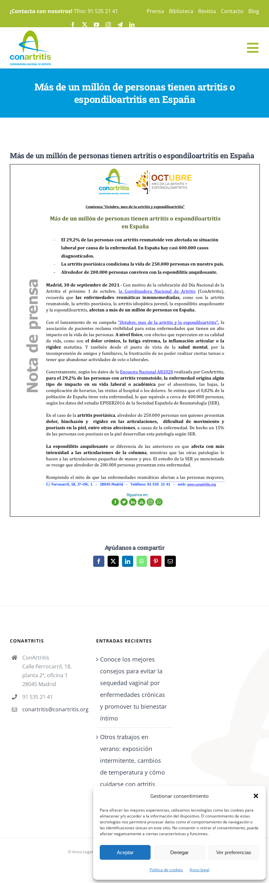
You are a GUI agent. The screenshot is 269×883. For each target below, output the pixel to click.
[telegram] (120, 24)
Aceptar (125, 852)
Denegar (179, 852)
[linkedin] (131, 24)
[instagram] (108, 24)
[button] (256, 796)
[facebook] (72, 24)
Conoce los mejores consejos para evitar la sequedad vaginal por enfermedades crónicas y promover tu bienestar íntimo (133, 688)
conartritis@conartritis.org (54, 709)
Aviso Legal (82, 851)
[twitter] (84, 24)
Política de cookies (166, 870)
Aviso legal (199, 870)
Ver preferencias (233, 852)
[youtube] (96, 24)
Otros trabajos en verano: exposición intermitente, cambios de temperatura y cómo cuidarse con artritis (132, 760)
